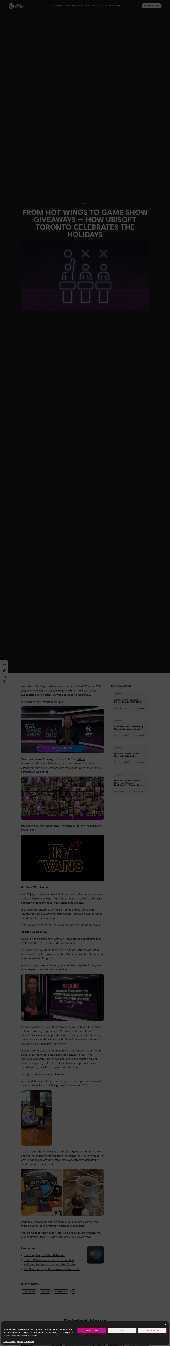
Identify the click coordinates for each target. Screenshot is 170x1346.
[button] (165, 1324)
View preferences (152, 1330)
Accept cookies (92, 1330)
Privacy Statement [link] (25, 1341)
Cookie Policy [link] (9, 1341)
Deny (122, 1330)
